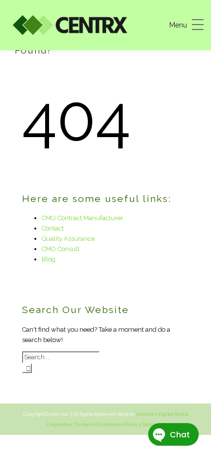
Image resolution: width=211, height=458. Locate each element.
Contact (53, 228)
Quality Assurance (68, 238)
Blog (48, 259)
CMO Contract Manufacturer (82, 218)
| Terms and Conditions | (98, 424)
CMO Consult (60, 249)
